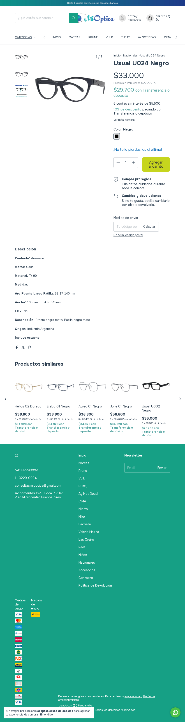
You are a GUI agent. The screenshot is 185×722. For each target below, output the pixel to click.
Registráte (134, 20)
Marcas (74, 37)
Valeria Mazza (89, 532)
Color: (123, 129)
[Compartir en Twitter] (23, 347)
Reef (82, 547)
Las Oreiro (86, 540)
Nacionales (130, 55)
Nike (82, 517)
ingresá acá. (133, 696)
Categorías (23, 37)
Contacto (86, 578)
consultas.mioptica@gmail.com (38, 486)
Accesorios (87, 570)
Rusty (125, 37)
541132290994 (26, 470)
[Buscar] (73, 18)
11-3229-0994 (26, 478)
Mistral (83, 509)
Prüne (93, 37)
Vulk (109, 37)
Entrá (132, 16)
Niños (83, 555)
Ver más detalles (124, 120)
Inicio (57, 37)
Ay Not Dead (147, 37)
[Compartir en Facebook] (17, 347)
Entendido (46, 714)
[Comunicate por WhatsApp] (175, 712)
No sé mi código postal (128, 235)
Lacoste (85, 524)
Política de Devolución (95, 585)
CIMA (167, 37)
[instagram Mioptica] (16, 455)
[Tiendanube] (75, 706)
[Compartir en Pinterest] (29, 347)
